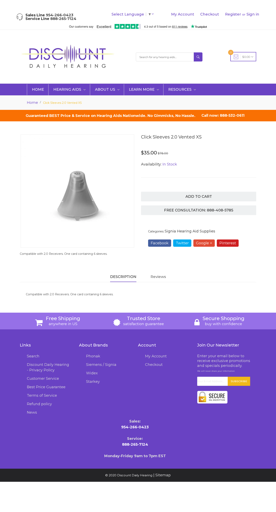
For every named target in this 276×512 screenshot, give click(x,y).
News (32, 412)
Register (233, 14)
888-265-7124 (63, 19)
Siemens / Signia (101, 364)
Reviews (158, 277)
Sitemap (163, 475)
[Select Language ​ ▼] (153, 14)
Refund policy (39, 404)
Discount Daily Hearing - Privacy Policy (48, 367)
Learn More (142, 89)
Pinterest (227, 243)
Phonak (93, 356)
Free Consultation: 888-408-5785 (198, 210)
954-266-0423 (59, 15)
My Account (182, 14)
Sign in (253, 14)
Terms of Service (42, 395)
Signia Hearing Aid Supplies (190, 231)
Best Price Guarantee (46, 387)
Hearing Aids (67, 89)
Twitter (182, 243)
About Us (105, 89)
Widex (92, 373)
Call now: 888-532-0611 (222, 115)
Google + (204, 243)
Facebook (160, 243)
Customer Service (43, 378)
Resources (180, 89)
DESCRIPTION (123, 277)
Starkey (93, 381)
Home (38, 89)
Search (33, 356)
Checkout (209, 14)
